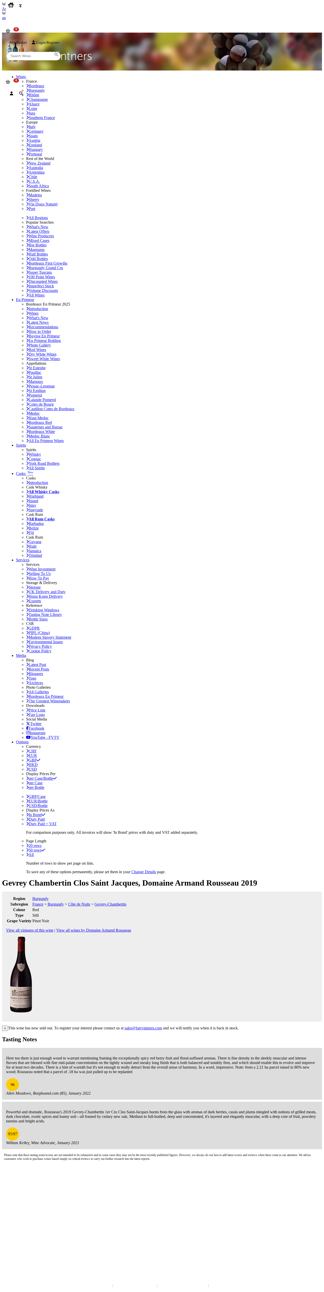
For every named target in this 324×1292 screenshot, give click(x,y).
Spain (33, 136)
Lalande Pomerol (42, 400)
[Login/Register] (11, 93)
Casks (24, 473)
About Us (12, 1207)
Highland (36, 496)
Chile (33, 177)
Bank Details (15, 1185)
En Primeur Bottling (45, 340)
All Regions (38, 218)
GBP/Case (37, 796)
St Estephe (37, 368)
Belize (34, 528)
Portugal (35, 154)
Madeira (35, 195)
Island (33, 501)
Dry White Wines (42, 354)
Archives (36, 683)
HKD (33, 765)
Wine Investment (42, 569)
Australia (36, 168)
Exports (35, 601)
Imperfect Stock (41, 286)
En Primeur (25, 299)
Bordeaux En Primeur (46, 696)
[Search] (21, 93)
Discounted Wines (43, 281)
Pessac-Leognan (42, 386)
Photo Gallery (40, 345)
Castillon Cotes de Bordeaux (51, 409)
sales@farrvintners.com (143, 1028)
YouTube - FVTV (45, 737)
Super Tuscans (40, 272)
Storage (35, 587)
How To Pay (39, 578)
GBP (33, 760)
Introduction (38, 309)
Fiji (31, 532)
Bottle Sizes (38, 619)
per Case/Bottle (41, 778)
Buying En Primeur (44, 336)
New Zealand (39, 163)
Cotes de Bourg (41, 404)
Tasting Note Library (45, 614)
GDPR (34, 628)
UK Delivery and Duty (47, 592)
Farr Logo (37, 714)
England (35, 145)
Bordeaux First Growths (48, 263)
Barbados (36, 523)
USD (33, 769)
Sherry (34, 199)
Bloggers (36, 674)
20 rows (35, 845)
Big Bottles (38, 245)
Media (21, 655)
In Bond (35, 815)
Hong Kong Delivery (46, 596)
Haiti (32, 546)
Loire (33, 108)
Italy (32, 127)
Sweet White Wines (44, 359)
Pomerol (35, 395)
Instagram (37, 733)
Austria (34, 140)
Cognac (35, 459)
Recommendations (43, 327)
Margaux (36, 381)
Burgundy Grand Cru (46, 268)
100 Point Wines (42, 277)
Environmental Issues (46, 642)
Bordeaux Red (40, 422)
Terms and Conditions (21, 1217)
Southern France (42, 118)
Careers (11, 1223)
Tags (32, 678)
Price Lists (37, 710)
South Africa (39, 186)
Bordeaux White (42, 431)
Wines (33, 313)
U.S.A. (34, 181)
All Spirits (37, 468)
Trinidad (35, 555)
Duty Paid (37, 819)
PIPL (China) (39, 633)
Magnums (37, 249)
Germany (36, 131)
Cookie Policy (40, 651)
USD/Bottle (38, 805)
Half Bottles (38, 254)
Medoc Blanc (39, 436)
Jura (32, 113)
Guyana (35, 542)
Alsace (34, 104)
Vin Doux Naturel (43, 204)
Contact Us (14, 1180)
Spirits (21, 445)
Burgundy (40, 898)
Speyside (36, 510)
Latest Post (37, 664)
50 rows (35, 850)
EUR (33, 755)
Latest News (39, 322)
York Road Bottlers (44, 463)
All (31, 854)
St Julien (35, 377)
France (37, 904)
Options (22, 742)
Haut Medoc (39, 418)
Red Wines (37, 350)
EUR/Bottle (38, 801)
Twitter (36, 724)
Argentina (37, 172)
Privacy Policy (40, 646)
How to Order (40, 331)
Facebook (36, 728)
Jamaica (35, 551)
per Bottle (36, 787)
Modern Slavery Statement (50, 637)
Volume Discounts (43, 290)
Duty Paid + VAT (43, 824)
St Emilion (37, 390)
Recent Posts (39, 669)
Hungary (36, 149)
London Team (15, 1190)
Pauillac (35, 372)
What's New (38, 227)
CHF (33, 751)
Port (32, 208)
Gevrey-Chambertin (110, 904)
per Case (36, 783)
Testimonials (15, 1212)
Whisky (35, 454)
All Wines (37, 295)
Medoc (34, 413)
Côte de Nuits (79, 904)
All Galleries (39, 692)
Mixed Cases (39, 240)
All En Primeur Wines (46, 441)
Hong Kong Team (18, 1250)
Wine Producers (41, 236)
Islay (32, 505)
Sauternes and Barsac (46, 427)
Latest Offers (39, 231)
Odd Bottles (38, 259)
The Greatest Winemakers (49, 701)
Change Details (143, 872)
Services (22, 560)
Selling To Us (40, 573)
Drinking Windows (44, 610)
